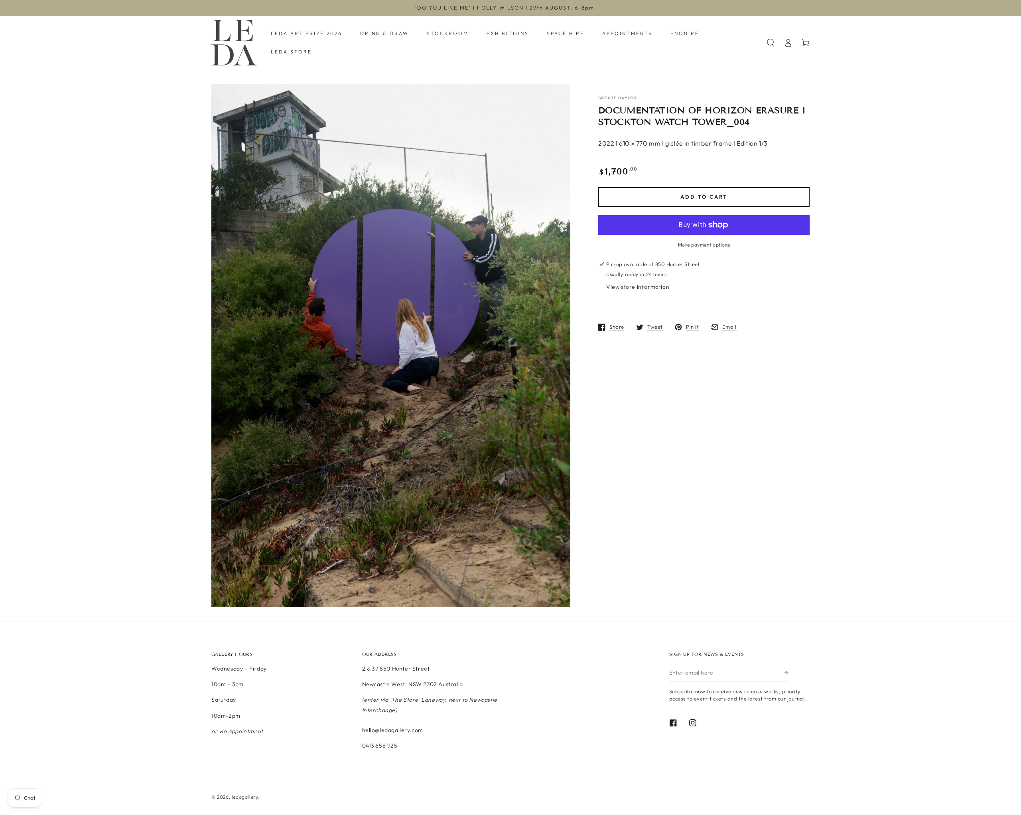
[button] (770, 42)
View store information (637, 286)
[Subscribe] (786, 672)
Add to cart (703, 196)
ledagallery (245, 797)
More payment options (704, 245)
